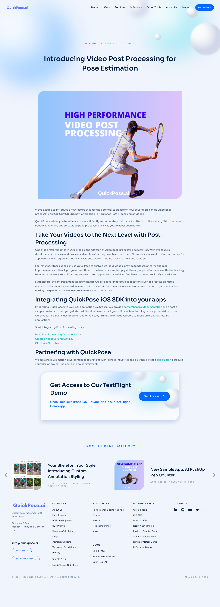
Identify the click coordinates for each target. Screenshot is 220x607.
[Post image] (27, 475)
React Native (81, 483)
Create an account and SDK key (54, 338)
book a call (163, 359)
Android (53, 483)
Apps (153, 482)
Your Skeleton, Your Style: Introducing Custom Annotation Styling (72, 471)
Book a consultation (24, 559)
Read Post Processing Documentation (58, 334)
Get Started (204, 7)
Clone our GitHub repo (49, 343)
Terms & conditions (196, 577)
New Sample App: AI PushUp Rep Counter (177, 472)
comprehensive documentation (143, 307)
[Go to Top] (214, 601)
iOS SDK (91, 43)
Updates (105, 43)
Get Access (151, 396)
